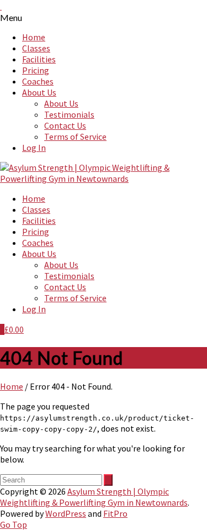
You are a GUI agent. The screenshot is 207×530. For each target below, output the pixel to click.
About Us (39, 92)
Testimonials (69, 114)
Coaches (38, 81)
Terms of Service (75, 136)
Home (33, 37)
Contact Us (65, 125)
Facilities (39, 59)
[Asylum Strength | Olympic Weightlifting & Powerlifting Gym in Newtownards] (103, 178)
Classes (36, 48)
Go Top (13, 524)
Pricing (35, 70)
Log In (34, 147)
